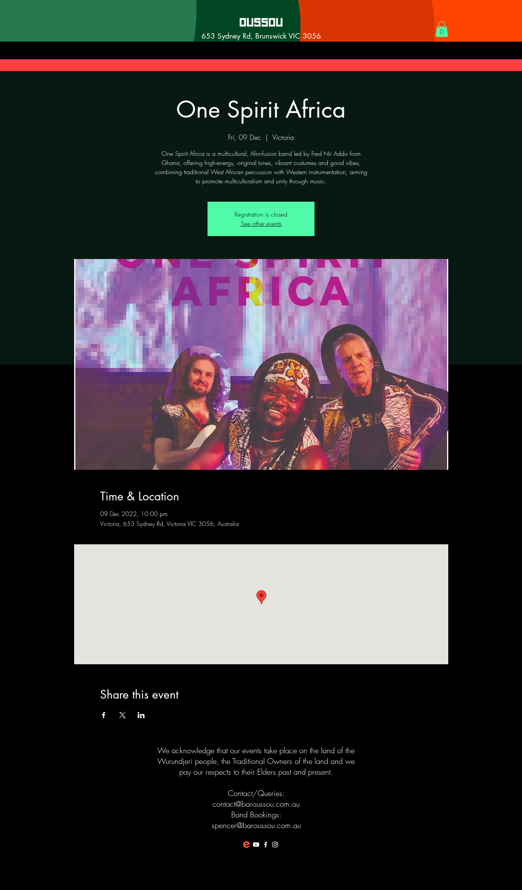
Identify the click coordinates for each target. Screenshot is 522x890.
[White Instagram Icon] (275, 844)
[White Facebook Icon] (265, 844)
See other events (261, 223)
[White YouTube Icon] (256, 844)
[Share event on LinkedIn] (141, 715)
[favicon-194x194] (246, 844)
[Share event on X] (122, 715)
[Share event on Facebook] (103, 715)
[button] (441, 29)
